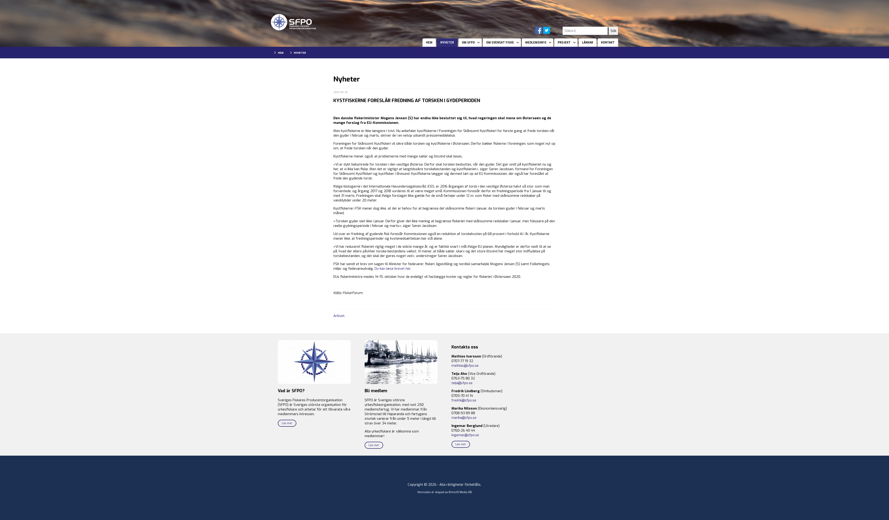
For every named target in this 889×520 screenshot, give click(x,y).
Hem (429, 42)
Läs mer (287, 423)
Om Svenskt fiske (500, 42)
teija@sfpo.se (462, 383)
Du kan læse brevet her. (393, 268)
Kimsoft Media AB (460, 492)
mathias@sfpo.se (465, 365)
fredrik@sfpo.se (463, 400)
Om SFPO (468, 42)
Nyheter (447, 42)
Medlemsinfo (535, 42)
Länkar (587, 42)
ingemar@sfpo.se (465, 435)
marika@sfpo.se (463, 417)
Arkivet (338, 315)
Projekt (564, 42)
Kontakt (608, 42)
